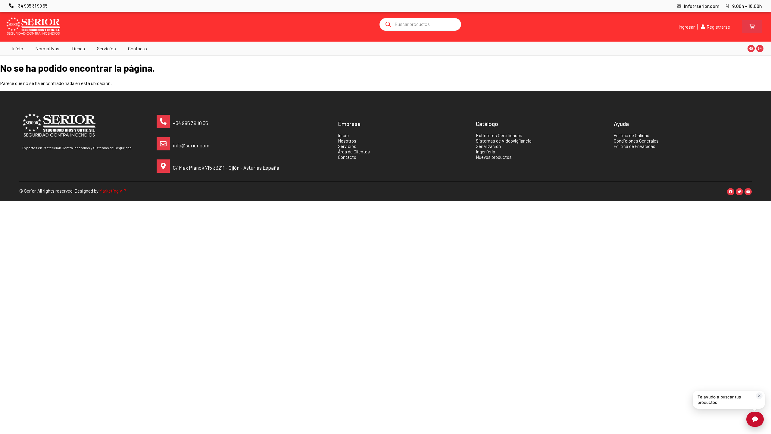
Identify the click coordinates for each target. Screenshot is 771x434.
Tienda (78, 48)
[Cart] (752, 26)
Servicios (106, 48)
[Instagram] (759, 48)
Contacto (137, 48)
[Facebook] (751, 48)
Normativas (47, 48)
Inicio (17, 48)
